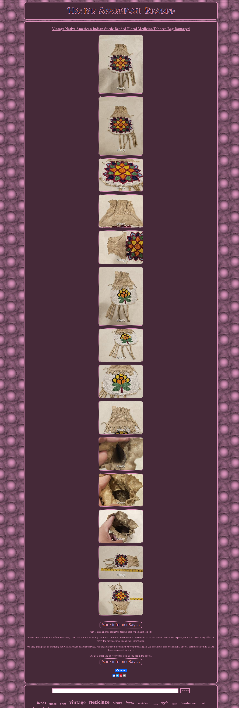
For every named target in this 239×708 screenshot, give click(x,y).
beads (41, 703)
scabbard (143, 703)
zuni (202, 703)
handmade (188, 703)
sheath (174, 704)
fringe (53, 703)
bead (130, 702)
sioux (117, 702)
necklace (99, 702)
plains (155, 704)
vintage (77, 702)
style (164, 703)
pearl (63, 703)
